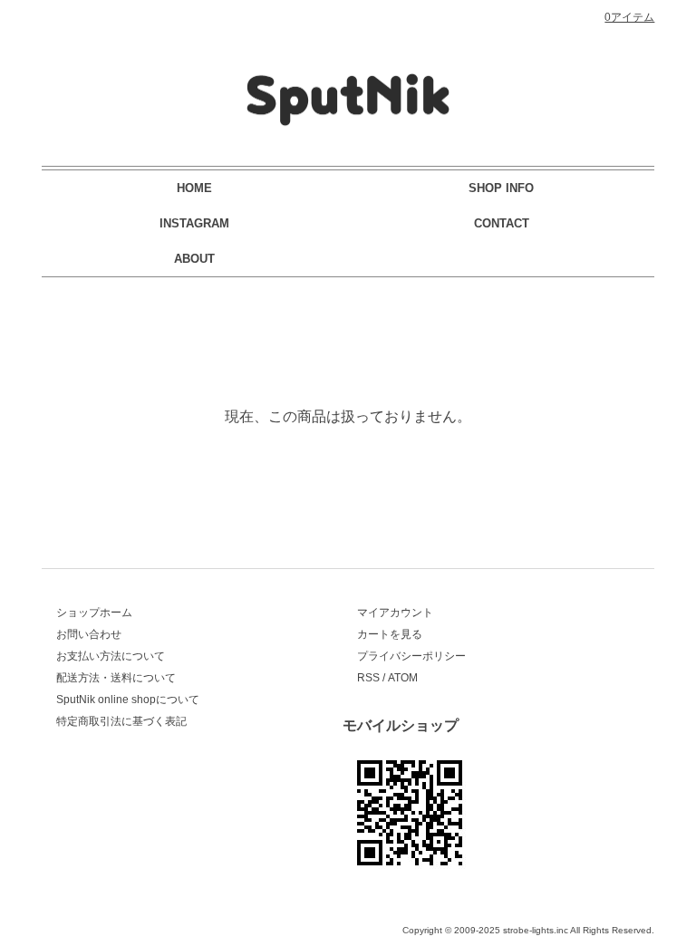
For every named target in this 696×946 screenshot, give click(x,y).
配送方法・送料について (116, 677)
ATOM (403, 677)
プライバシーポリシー (411, 656)
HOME (194, 188)
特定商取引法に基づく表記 (121, 721)
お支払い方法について (110, 656)
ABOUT (194, 258)
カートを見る (389, 634)
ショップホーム (94, 612)
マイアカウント (395, 612)
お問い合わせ (88, 634)
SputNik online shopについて (127, 699)
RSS (368, 677)
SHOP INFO (501, 188)
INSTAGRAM (194, 223)
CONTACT (501, 223)
